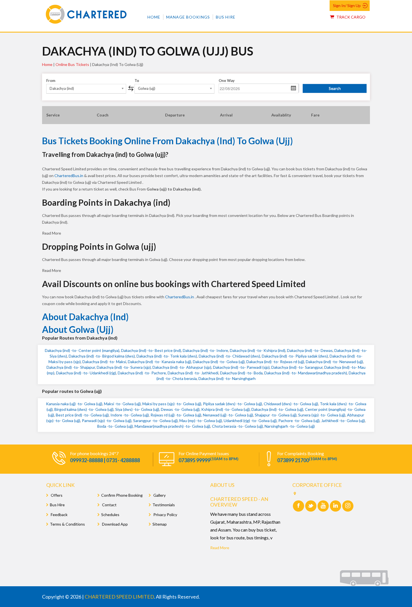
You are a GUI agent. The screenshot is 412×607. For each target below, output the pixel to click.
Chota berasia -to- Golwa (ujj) (237, 426)
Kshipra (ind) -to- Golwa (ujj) (225, 409)
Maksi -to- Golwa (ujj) (122, 403)
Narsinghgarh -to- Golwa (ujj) (290, 426)
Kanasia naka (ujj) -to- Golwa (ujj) (74, 403)
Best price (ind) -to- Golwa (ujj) (82, 415)
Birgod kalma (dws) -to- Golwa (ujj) (84, 409)
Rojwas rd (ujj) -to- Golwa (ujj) (176, 415)
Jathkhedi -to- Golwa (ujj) (343, 420)
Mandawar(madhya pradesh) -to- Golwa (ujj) (172, 426)
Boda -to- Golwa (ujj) (115, 426)
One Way (227, 80)
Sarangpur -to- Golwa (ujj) (155, 420)
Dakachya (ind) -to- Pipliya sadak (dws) (295, 356)
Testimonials (163, 504)
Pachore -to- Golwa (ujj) (299, 420)
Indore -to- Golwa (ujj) (129, 415)
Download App (114, 524)
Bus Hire (225, 17)
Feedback (59, 514)
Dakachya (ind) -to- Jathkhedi (193, 372)
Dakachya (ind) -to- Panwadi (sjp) (241, 367)
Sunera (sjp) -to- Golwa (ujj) (321, 415)
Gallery (159, 495)
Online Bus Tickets (72, 64)
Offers (56, 495)
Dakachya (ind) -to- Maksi (104, 361)
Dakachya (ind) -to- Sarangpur (297, 367)
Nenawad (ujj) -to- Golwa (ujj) (228, 415)
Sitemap (159, 524)
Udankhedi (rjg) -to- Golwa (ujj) (250, 420)
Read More (219, 547)
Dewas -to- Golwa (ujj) (180, 409)
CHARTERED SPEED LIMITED (119, 597)
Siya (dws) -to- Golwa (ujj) (137, 409)
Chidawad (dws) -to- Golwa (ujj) (291, 403)
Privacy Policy (164, 514)
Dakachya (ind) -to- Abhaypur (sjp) (181, 367)
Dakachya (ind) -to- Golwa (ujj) (219, 361)
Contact (109, 504)
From (50, 80)
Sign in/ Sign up (347, 5)
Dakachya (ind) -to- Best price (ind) (151, 350)
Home (153, 17)
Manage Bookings (188, 17)
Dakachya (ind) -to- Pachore (142, 372)
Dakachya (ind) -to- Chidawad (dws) (229, 356)
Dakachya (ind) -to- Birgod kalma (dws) (102, 356)
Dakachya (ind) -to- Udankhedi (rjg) (86, 372)
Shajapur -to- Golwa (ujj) (276, 415)
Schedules (110, 514)
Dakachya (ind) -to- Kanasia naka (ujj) (159, 361)
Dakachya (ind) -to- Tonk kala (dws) (166, 356)
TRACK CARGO (350, 17)
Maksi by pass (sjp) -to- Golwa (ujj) (171, 403)
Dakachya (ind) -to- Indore (205, 350)
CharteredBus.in (69, 175)
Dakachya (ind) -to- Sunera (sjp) (124, 367)
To (137, 80)
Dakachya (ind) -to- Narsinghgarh (227, 378)
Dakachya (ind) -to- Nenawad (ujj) (334, 361)
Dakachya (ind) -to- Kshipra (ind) (257, 350)
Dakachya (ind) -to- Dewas (310, 350)
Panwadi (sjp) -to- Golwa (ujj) (106, 420)
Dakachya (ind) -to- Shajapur (71, 367)
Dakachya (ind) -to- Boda (241, 372)
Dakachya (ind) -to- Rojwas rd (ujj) (275, 361)
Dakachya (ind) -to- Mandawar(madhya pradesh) (305, 372)
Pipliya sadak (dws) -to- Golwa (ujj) (232, 403)
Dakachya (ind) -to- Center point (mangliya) (82, 350)
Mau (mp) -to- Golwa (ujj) (200, 420)
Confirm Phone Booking (122, 495)
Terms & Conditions (67, 524)
